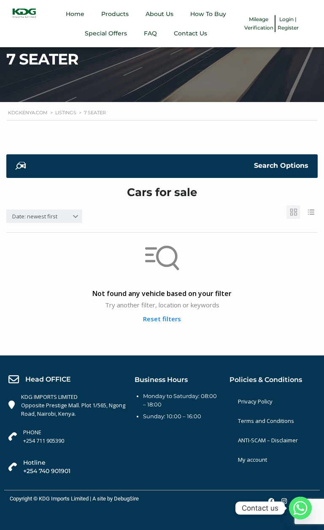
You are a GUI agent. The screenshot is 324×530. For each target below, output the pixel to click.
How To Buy (208, 14)
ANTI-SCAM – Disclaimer (268, 440)
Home (75, 14)
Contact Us (190, 33)
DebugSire (126, 498)
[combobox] (44, 216)
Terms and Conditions (266, 421)
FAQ (150, 33)
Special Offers (106, 33)
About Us (159, 14)
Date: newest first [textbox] (34, 216)
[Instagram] (284, 501)
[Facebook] (271, 501)
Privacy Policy (255, 401)
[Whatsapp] (300, 508)
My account (252, 459)
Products (115, 14)
